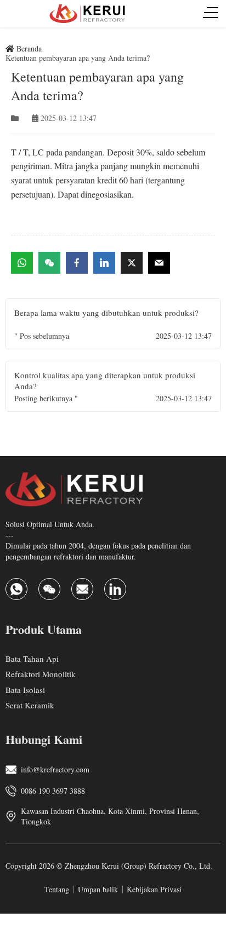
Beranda (28, 48)
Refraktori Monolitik (40, 673)
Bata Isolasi (25, 689)
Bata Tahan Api (32, 658)
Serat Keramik (29, 705)
